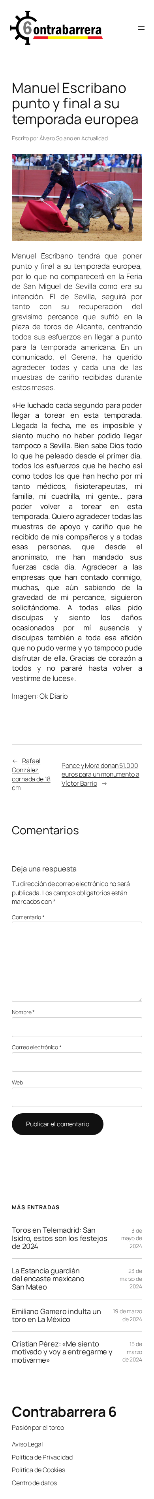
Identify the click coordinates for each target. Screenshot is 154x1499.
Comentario (28, 917)
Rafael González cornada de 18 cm (31, 774)
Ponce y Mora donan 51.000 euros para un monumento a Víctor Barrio (100, 774)
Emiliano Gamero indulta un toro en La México (56, 1315)
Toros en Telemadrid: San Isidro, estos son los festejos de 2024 (59, 1238)
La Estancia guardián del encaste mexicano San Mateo (48, 1279)
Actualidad (94, 138)
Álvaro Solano (56, 138)
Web (17, 1082)
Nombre (23, 1012)
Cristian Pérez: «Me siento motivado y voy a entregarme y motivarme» (62, 1352)
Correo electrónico (37, 1047)
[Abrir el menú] (141, 28)
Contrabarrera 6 (64, 1411)
